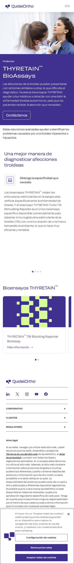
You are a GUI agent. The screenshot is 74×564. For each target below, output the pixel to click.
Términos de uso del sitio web (22, 454)
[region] (37, 536)
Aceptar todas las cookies (41, 557)
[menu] (58, 6)
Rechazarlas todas (41, 547)
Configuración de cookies (41, 537)
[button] (35, 360)
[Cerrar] (68, 514)
